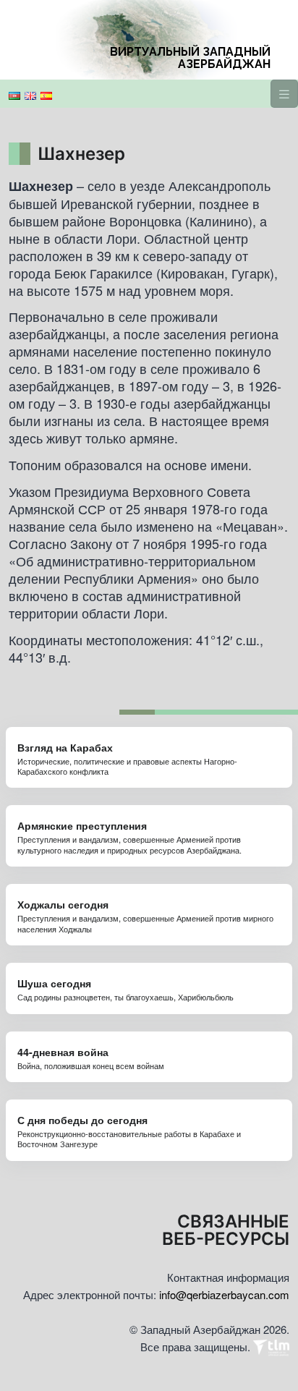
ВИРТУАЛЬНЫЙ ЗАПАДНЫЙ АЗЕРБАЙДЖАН (190, 58)
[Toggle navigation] (284, 94)
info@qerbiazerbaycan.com (224, 1294)
